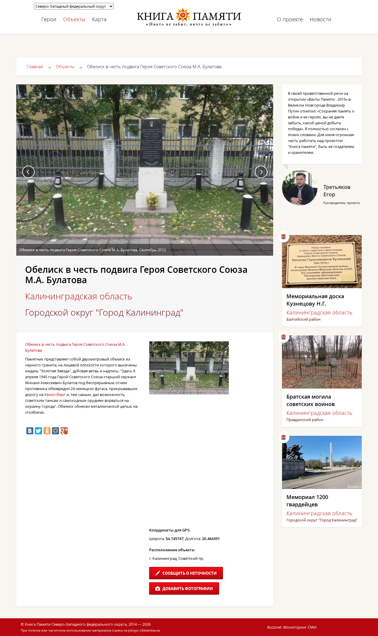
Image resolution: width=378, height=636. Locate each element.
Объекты (74, 19)
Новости (320, 19)
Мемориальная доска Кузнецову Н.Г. (315, 300)
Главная (35, 66)
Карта (99, 19)
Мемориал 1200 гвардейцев (307, 500)
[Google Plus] (64, 430)
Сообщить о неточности (189, 573)
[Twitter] (38, 430)
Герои (48, 19)
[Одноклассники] (46, 430)
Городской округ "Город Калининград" (104, 312)
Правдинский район (304, 419)
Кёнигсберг (55, 394)
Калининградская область (78, 296)
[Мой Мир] (55, 430)
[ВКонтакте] (29, 430)
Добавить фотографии (187, 588)
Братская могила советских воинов (310, 400)
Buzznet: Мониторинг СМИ (292, 627)
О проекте (290, 19)
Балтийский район (303, 319)
